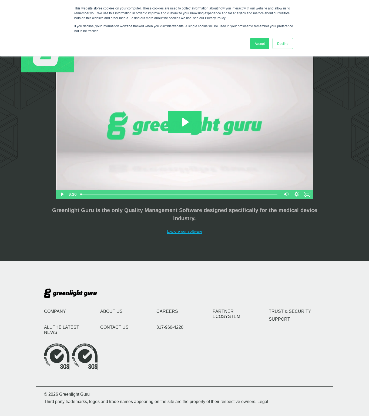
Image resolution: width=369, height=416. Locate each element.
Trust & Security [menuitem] (290, 311)
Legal (262, 401)
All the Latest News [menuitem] (61, 330)
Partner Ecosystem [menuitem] (226, 314)
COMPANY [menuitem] (55, 311)
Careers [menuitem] (167, 311)
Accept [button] (260, 43)
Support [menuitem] (279, 319)
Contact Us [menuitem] (114, 327)
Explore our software (184, 231)
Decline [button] (283, 43)
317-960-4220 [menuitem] (169, 327)
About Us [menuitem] (111, 311)
